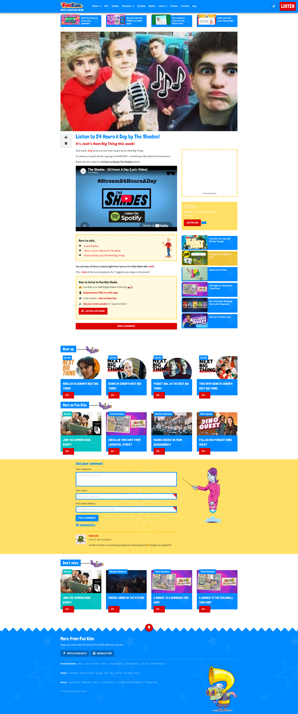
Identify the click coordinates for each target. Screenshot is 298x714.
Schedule (73, 673)
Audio (95, 663)
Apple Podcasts (76, 653)
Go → (68, 395)
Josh (90, 150)
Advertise (86, 682)
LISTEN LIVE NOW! (95, 311)
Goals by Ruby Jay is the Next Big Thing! (104, 255)
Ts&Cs (96, 682)
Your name (81, 490)
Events (174, 6)
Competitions (116, 663)
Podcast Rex (151, 682)
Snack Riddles (91, 246)
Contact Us (74, 682)
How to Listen (87, 673)
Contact (185, 6)
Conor (118, 673)
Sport (88, 663)
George (99, 673)
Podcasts (127, 6)
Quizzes (141, 6)
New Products (158, 663)
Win (106, 6)
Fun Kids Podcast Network (129, 682)
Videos (115, 6)
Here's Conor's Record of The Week (102, 251)
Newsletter (104, 653)
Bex (112, 673)
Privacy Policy (108, 682)
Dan (106, 673)
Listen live (192, 222)
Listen (287, 6)
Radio (95, 6)
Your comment (83, 469)
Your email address (86, 503)
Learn (161, 6)
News (80, 663)
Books (152, 6)
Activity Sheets (131, 663)
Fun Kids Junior (132, 673)
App (194, 6)
